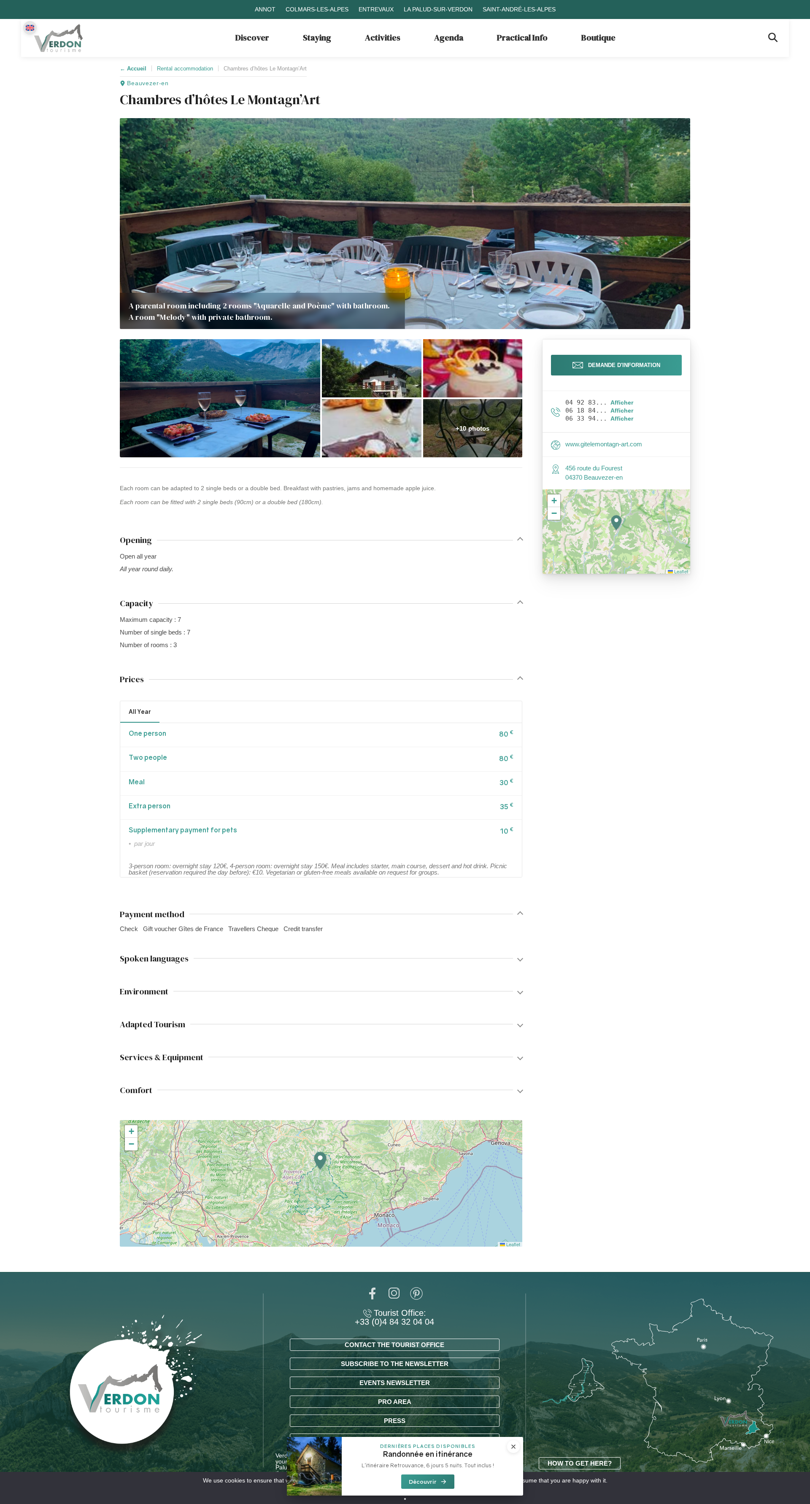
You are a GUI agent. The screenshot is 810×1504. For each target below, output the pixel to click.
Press (394, 1420)
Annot (265, 9)
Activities (382, 37)
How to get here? (580, 1463)
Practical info (522, 37)
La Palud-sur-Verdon (438, 9)
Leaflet (512, 1244)
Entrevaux (376, 9)
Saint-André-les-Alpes (519, 9)
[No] (405, 1499)
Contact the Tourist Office (394, 1344)
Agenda (448, 37)
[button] (220, 398)
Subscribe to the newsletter (394, 1363)
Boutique (598, 37)
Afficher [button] (621, 403)
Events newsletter (394, 1382)
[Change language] (30, 28)
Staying (317, 37)
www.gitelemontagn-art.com (603, 444)
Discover (252, 37)
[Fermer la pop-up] (513, 1446)
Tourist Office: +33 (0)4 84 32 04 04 (394, 1317)
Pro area (394, 1401)
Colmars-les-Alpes (317, 9)
